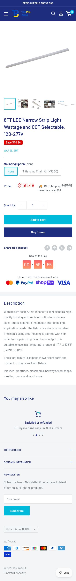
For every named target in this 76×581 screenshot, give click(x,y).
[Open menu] (6, 13)
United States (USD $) (17, 529)
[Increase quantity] (43, 205)
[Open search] (53, 14)
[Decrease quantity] (22, 205)
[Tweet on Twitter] (62, 248)
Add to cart (38, 219)
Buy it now (38, 232)
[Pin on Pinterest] (54, 248)
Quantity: (10, 205)
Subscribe (17, 510)
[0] (68, 13)
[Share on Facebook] (47, 248)
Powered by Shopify (15, 572)
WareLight (11, 150)
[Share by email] (69, 248)
